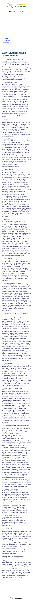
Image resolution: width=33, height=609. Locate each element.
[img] (16, 5)
